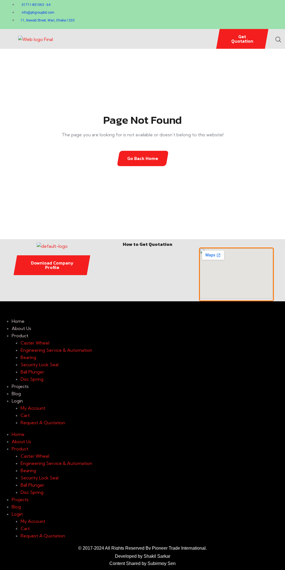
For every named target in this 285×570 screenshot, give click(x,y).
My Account (33, 408)
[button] (142, 39)
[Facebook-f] (205, 14)
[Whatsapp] (181, 14)
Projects (20, 386)
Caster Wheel (35, 343)
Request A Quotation (43, 422)
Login (17, 401)
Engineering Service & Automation (56, 350)
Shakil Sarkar (157, 556)
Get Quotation (242, 38)
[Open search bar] (278, 38)
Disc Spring (32, 379)
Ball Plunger (32, 372)
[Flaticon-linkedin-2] (228, 14)
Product (20, 335)
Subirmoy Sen (162, 563)
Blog (16, 393)
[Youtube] (251, 14)
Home (18, 321)
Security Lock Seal (39, 364)
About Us (21, 328)
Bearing (28, 357)
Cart (25, 415)
